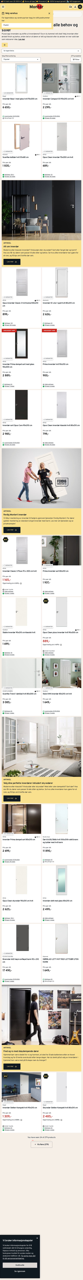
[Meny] (3, 7)
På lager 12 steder (10, 920)
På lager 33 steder (10, 445)
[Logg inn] (75, 7)
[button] (41, 51)
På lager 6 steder (50, 325)
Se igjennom (19, 1271)
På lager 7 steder (9, 386)
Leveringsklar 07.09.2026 (52, 116)
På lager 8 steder (9, 655)
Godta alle (20, 1265)
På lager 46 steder (50, 177)
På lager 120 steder (10, 325)
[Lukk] (37, 1238)
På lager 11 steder (50, 713)
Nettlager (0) (48, 323)
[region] (20, 1256)
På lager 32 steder (10, 177)
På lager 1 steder (9, 593)
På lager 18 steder (50, 445)
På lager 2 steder (9, 1130)
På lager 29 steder (50, 118)
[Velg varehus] (70, 7)
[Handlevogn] (80, 7)
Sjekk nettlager (49, 384)
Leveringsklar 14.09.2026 (12, 116)
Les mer (21, 39)
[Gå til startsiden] (36, 6)
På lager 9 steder (50, 655)
